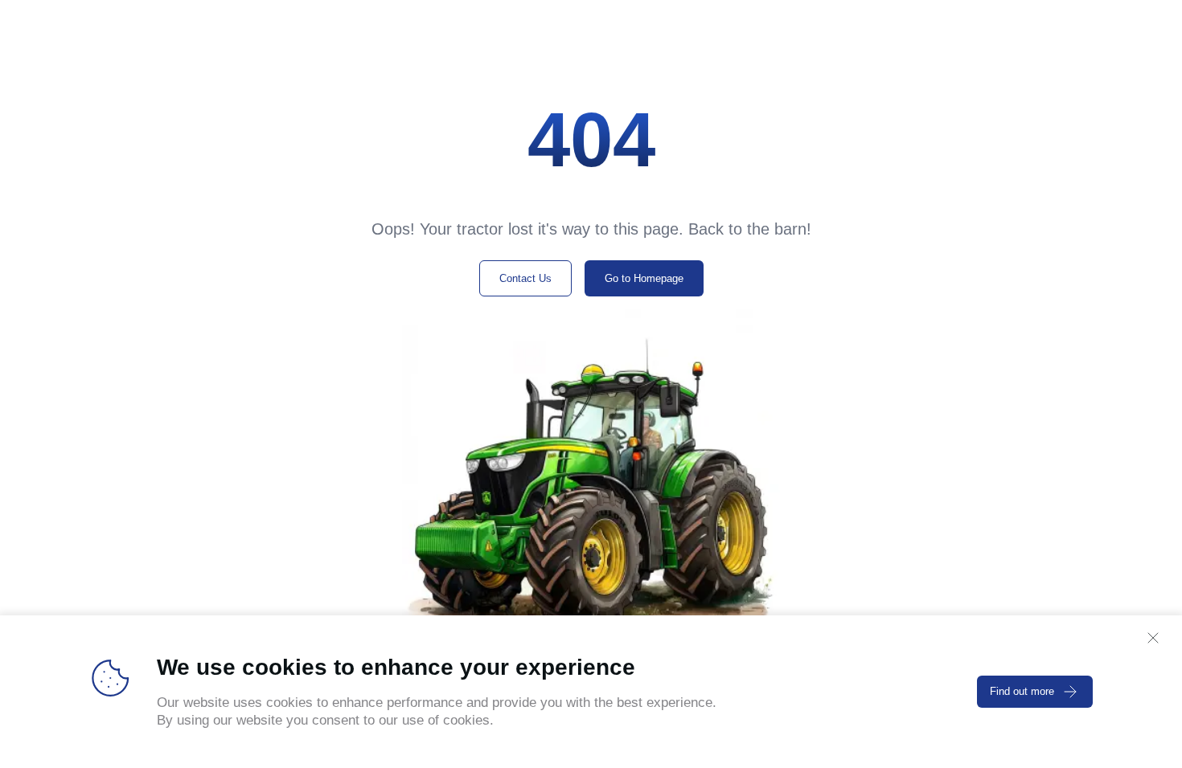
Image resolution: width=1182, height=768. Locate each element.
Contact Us (525, 278)
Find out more (1022, 691)
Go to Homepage (644, 278)
